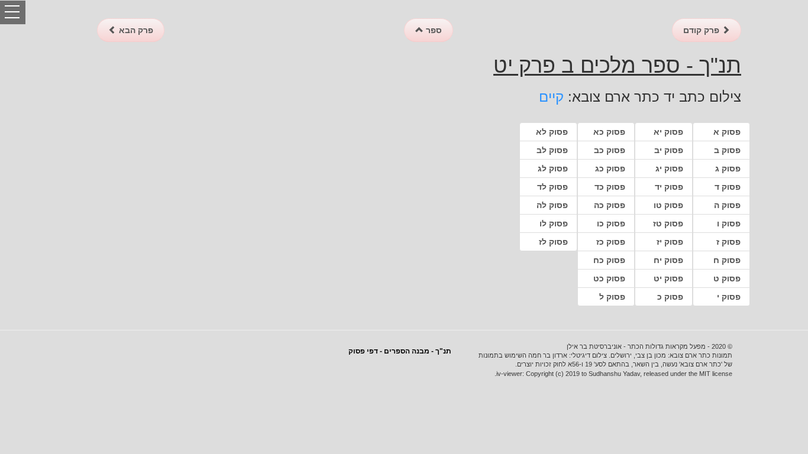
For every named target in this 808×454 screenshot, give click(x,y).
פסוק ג (728, 168)
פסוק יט (668, 278)
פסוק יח (668, 260)
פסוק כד (609, 187)
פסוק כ (670, 296)
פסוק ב (727, 150)
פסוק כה (609, 205)
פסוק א (727, 132)
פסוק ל (612, 296)
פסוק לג (553, 168)
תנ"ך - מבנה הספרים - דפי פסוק (399, 351)
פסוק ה (727, 205)
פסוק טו (668, 205)
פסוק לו (553, 223)
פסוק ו (729, 223)
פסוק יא (668, 132)
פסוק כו (611, 223)
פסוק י (729, 296)
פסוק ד (728, 187)
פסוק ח (727, 260)
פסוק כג (610, 168)
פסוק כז (610, 242)
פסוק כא (609, 132)
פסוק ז (728, 242)
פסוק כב (609, 150)
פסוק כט (609, 278)
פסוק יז (670, 242)
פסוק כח (609, 260)
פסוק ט (727, 278)
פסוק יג (669, 168)
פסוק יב (668, 150)
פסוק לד (552, 187)
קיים (551, 97)
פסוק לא (552, 132)
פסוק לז (553, 242)
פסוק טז (668, 223)
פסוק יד (669, 187)
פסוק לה (552, 205)
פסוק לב (552, 150)
